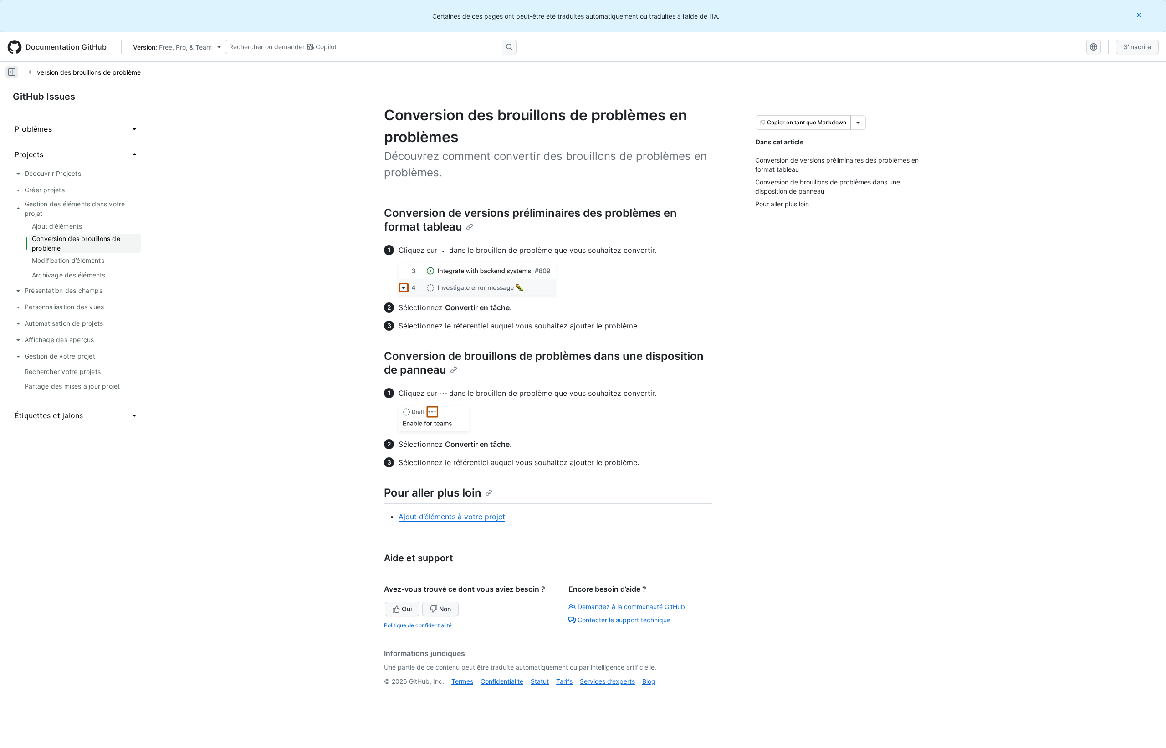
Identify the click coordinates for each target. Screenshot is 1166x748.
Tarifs (564, 681)
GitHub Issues (44, 96)
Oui (407, 609)
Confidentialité (502, 681)
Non (445, 609)
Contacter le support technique (624, 620)
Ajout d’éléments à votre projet (452, 516)
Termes (462, 681)
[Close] (1140, 15)
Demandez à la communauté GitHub (631, 606)
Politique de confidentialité (418, 625)
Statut (540, 681)
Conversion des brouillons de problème (83, 72)
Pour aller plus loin (432, 492)
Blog (648, 681)
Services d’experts (607, 681)
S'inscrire (1137, 47)
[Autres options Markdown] (858, 122)
